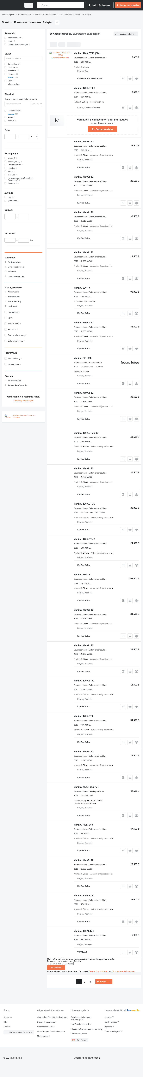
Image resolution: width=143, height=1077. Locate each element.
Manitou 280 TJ (82, 574)
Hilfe (5, 1022)
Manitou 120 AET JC (84, 504)
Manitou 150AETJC (84, 931)
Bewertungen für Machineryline (51, 1031)
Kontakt (6, 1027)
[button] (130, 78)
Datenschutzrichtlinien (98, 971)
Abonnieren (56, 968)
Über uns (7, 1017)
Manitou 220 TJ (82, 288)
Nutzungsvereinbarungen (124, 971)
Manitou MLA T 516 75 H (86, 787)
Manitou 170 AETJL (84, 681)
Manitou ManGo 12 (83, 141)
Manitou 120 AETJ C (84, 88)
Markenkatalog (43, 1036)
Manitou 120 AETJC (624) (87, 53)
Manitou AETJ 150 (83, 825)
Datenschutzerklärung (47, 1022)
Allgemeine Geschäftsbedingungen (52, 1017)
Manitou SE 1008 (82, 358)
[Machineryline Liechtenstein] (12, 5)
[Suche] (39, 5)
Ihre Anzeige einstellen (102, 129)
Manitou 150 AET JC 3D (86, 433)
